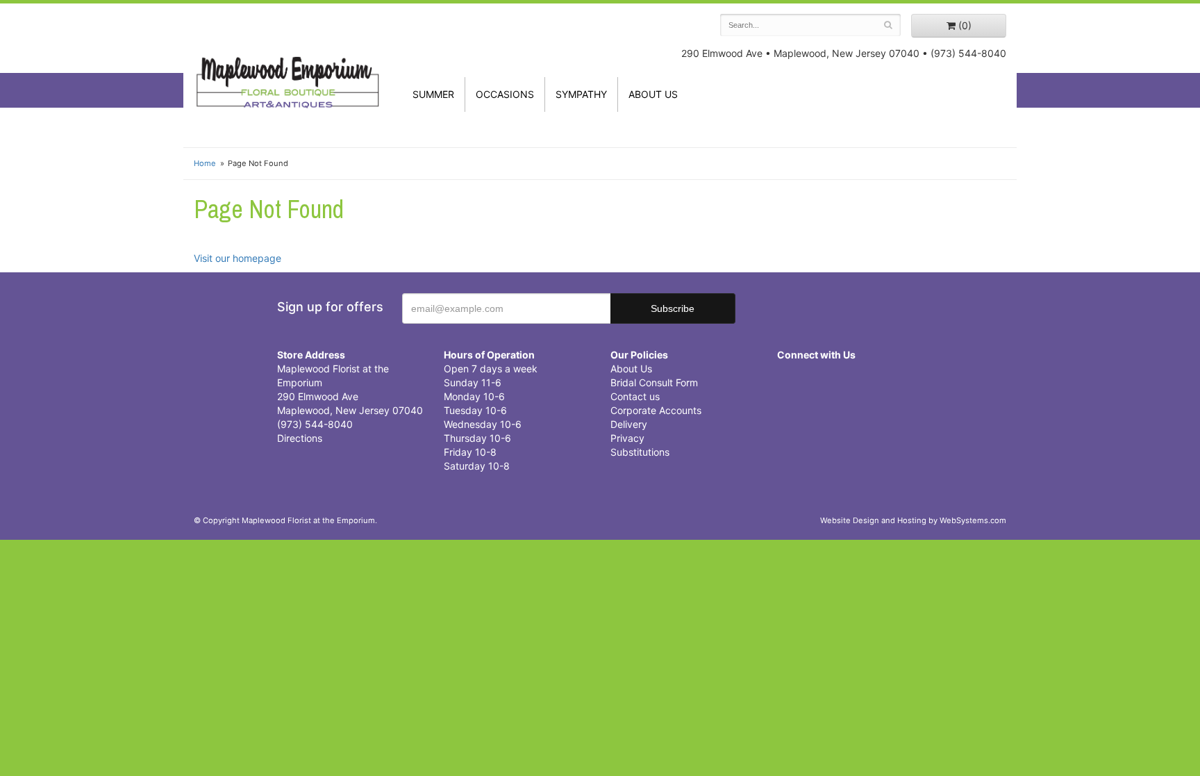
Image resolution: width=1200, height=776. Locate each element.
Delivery (628, 424)
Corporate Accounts (655, 410)
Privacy (627, 438)
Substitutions (639, 452)
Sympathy (581, 94)
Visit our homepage (237, 258)
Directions (299, 438)
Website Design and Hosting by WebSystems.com (913, 520)
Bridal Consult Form (654, 382)
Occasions (505, 94)
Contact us (635, 396)
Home (205, 163)
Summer (433, 94)
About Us (631, 368)
